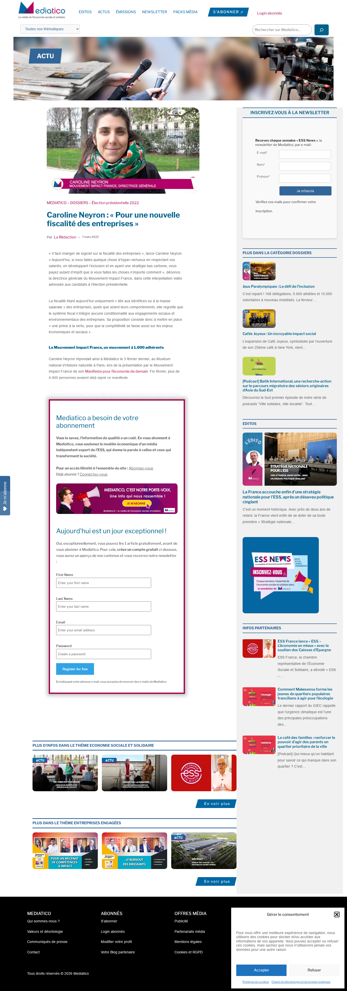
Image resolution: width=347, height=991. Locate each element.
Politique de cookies (256, 982)
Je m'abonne (5, 493)
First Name (64, 575)
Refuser (314, 970)
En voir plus (217, 803)
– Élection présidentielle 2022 (113, 203)
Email (60, 622)
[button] (336, 914)
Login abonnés (269, 13)
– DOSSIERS (77, 203)
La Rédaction (65, 237)
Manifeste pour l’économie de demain (116, 371)
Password (64, 646)
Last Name (64, 599)
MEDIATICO (57, 203)
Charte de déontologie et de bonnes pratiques (301, 982)
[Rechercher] (321, 29)
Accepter (261, 970)
